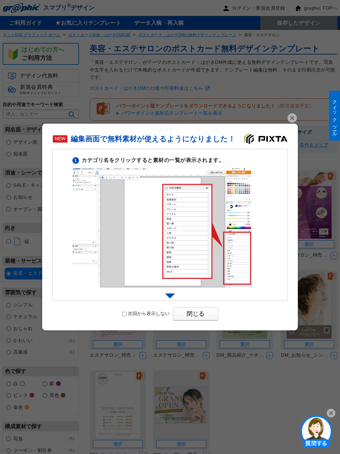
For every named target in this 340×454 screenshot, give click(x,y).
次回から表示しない (149, 313)
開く (316, 431)
